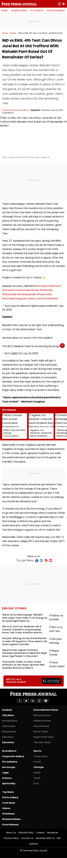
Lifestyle (39, 767)
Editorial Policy (26, 832)
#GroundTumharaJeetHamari (20, 290)
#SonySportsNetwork (48, 286)
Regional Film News (44, 737)
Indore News (8, 726)
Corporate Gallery (13, 756)
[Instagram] (46, 560)
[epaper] (59, 4)
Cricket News (41, 756)
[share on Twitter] (26, 700)
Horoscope (8, 767)
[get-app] (63, 4)
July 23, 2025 (30, 353)
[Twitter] (41, 560)
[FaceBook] (36, 560)
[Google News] (25, 560)
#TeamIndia (44, 294)
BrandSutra (9, 750)
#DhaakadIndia (26, 294)
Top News (8, 792)
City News (8, 715)
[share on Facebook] (19, 700)
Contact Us (27, 838)
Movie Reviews (41, 726)
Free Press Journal (19, 3)
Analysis (7, 709)
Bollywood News (42, 715)
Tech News (8, 802)
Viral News (8, 813)
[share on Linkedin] (32, 700)
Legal (5, 772)
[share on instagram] (39, 700)
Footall (37, 761)
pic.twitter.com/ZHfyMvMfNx (40, 298)
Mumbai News (19, 10)
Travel (37, 778)
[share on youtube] (45, 700)
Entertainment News (46, 709)
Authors (33, 843)
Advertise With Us (45, 838)
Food (36, 783)
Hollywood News (42, 720)
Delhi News (8, 737)
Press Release (10, 824)
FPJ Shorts (37, 10)
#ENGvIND (46, 290)
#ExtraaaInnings (12, 298)
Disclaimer (52, 832)
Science (7, 778)
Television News (42, 742)
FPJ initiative (9, 761)
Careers (40, 832)
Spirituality (8, 783)
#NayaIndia (9, 294)
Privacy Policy (11, 838)
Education (8, 742)
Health (37, 772)
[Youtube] (50, 560)
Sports (13, 33)
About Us (11, 832)
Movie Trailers (41, 731)
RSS (59, 838)
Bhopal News (9, 731)
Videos (6, 808)
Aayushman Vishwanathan (15, 110)
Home (4, 10)
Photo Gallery (10, 797)
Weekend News (11, 819)
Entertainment (56, 10)
